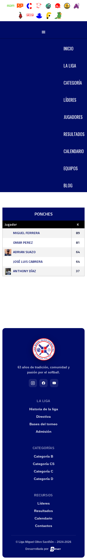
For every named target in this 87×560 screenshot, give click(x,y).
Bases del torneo (43, 424)
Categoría (73, 83)
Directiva (43, 416)
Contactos (43, 526)
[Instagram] (33, 383)
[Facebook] (43, 383)
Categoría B (43, 456)
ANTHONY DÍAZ (24, 270)
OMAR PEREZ (23, 242)
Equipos (71, 168)
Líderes (70, 100)
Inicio (68, 48)
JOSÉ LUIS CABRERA (28, 261)
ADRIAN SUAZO (24, 251)
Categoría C (43, 471)
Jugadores (73, 117)
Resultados (74, 134)
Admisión (43, 431)
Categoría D (43, 479)
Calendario (74, 151)
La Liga (70, 65)
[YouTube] (54, 383)
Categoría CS (43, 464)
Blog (68, 185)
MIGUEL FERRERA (26, 232)
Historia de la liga (43, 409)
